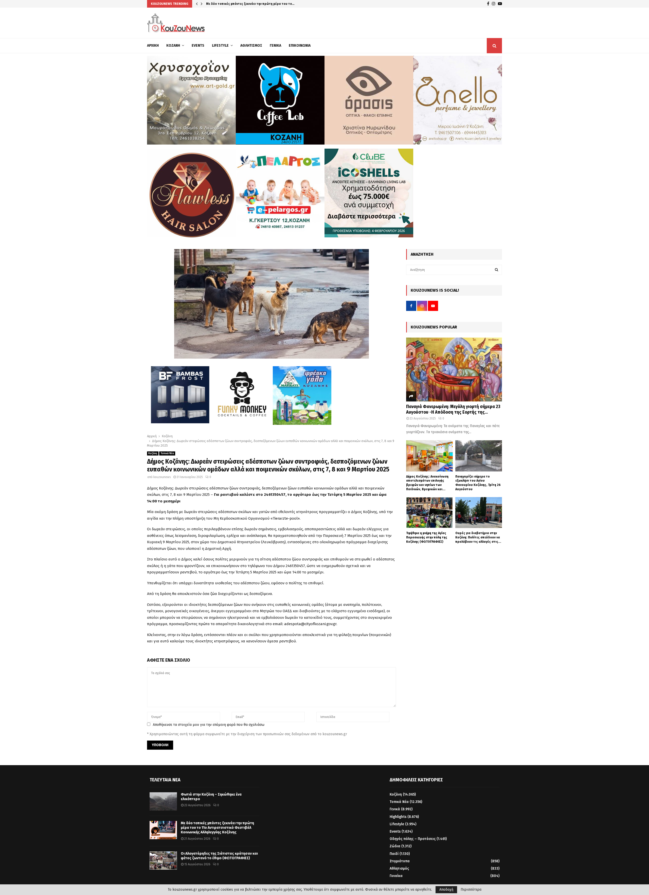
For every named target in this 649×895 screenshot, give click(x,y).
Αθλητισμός (251, 45)
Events (198, 45)
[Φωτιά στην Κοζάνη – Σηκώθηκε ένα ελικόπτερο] (163, 801)
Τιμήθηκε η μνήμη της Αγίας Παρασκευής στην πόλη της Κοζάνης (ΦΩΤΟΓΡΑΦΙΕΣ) (426, 537)
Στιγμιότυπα (400, 861)
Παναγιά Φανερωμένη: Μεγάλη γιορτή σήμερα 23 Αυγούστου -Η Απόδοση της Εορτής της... (453, 409)
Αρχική (153, 45)
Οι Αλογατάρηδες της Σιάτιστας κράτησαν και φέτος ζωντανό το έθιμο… (261, 4)
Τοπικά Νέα (167, 453)
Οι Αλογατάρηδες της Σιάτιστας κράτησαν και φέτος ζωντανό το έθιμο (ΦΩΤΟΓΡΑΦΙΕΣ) (219, 855)
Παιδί (394, 854)
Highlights (398, 817)
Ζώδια (395, 846)
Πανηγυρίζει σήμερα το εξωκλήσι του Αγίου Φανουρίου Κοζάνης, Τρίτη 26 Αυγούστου (478, 483)
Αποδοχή (446, 889)
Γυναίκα (396, 876)
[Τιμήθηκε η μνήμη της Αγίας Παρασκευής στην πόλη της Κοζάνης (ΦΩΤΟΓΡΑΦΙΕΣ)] (429, 512)
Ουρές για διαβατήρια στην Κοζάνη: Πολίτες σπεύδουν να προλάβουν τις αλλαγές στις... (478, 537)
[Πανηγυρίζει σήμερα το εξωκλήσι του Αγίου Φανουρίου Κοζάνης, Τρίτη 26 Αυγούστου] (478, 455)
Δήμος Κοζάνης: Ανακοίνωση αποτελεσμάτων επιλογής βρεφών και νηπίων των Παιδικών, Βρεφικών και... (427, 483)
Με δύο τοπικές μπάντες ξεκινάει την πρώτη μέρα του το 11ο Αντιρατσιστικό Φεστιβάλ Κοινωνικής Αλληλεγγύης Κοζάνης (217, 827)
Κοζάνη (173, 45)
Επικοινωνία (300, 45)
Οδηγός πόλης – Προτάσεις (413, 839)
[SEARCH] (496, 270)
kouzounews (162, 477)
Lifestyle (220, 45)
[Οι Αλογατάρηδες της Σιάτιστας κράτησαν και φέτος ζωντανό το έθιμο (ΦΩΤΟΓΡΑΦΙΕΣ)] (163, 860)
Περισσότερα (471, 889)
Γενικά (275, 45)
